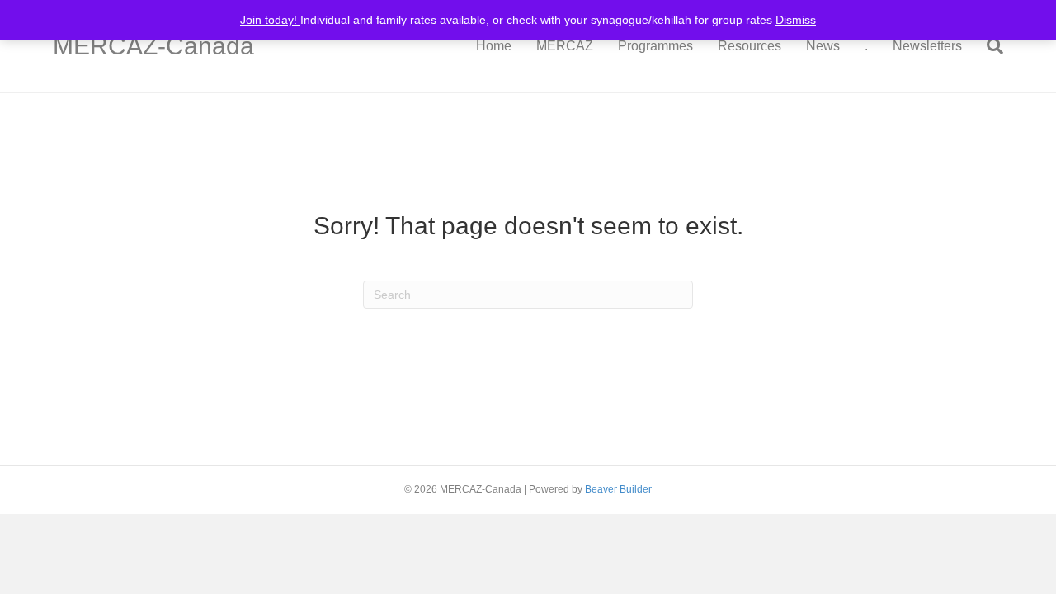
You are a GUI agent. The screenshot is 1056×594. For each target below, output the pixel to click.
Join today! (270, 19)
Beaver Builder (618, 489)
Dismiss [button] (796, 19)
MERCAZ (564, 46)
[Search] (988, 46)
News (823, 46)
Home (494, 46)
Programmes (655, 46)
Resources (749, 46)
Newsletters (927, 46)
